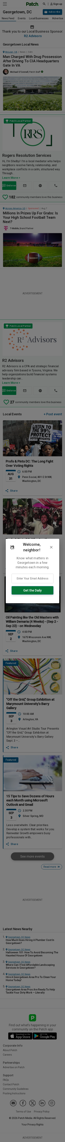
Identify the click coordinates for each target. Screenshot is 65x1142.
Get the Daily (32, 590)
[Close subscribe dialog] (51, 547)
